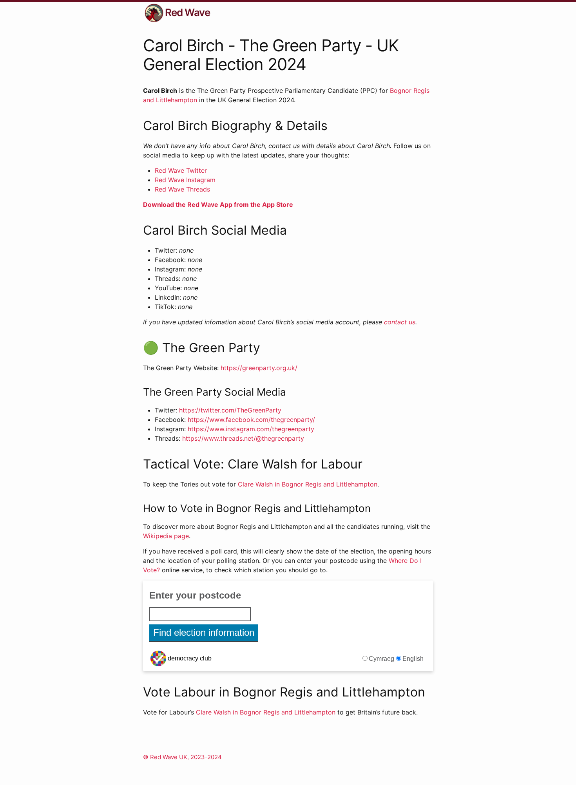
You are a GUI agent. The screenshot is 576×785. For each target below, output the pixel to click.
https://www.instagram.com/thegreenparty (251, 429)
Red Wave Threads (182, 189)
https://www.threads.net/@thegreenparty (243, 438)
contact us (399, 322)
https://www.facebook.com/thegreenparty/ (251, 419)
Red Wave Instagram (185, 180)
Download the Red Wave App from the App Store (218, 204)
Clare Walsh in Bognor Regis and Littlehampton (307, 484)
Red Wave (187, 12)
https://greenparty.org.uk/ (259, 368)
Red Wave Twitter (181, 170)
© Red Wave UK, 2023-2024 (182, 757)
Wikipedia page (166, 536)
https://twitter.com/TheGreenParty (230, 410)
